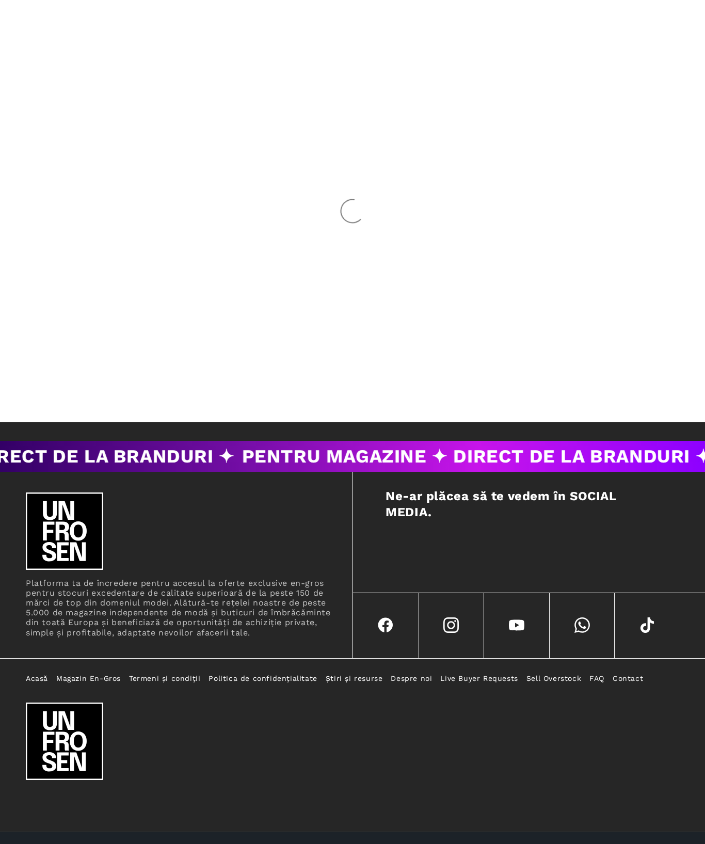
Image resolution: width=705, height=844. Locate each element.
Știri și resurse (354, 678)
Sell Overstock (553, 678)
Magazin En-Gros (88, 678)
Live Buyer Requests (479, 678)
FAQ (596, 678)
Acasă (37, 678)
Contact (628, 678)
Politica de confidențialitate (263, 678)
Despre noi (411, 678)
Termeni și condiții (164, 678)
